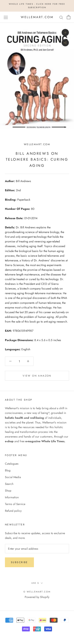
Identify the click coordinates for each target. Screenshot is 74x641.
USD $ (35, 583)
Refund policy (13, 511)
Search (9, 484)
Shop (8, 490)
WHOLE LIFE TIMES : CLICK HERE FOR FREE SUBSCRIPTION (37, 5)
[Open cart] (68, 17)
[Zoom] (65, 32)
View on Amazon (37, 376)
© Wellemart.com (37, 591)
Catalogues (11, 464)
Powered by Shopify (37, 597)
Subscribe (19, 562)
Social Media (13, 477)
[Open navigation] (6, 17)
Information (12, 497)
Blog (7, 470)
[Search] (61, 17)
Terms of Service (15, 504)
